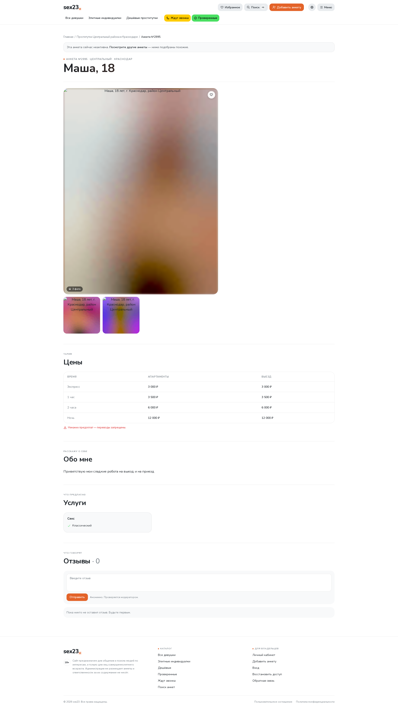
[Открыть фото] (81, 315)
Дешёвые (164, 668)
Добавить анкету (264, 661)
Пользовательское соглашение (273, 701)
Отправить (77, 597)
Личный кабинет (263, 655)
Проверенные (167, 674)
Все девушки (74, 18)
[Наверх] (389, 705)
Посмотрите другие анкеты (128, 47)
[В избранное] (211, 95)
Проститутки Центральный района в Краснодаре (107, 37)
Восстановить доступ (267, 674)
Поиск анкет (166, 687)
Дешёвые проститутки (142, 18)
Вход (255, 668)
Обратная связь (263, 681)
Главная (68, 37)
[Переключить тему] (312, 7)
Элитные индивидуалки (105, 18)
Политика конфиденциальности (315, 701)
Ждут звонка (167, 681)
